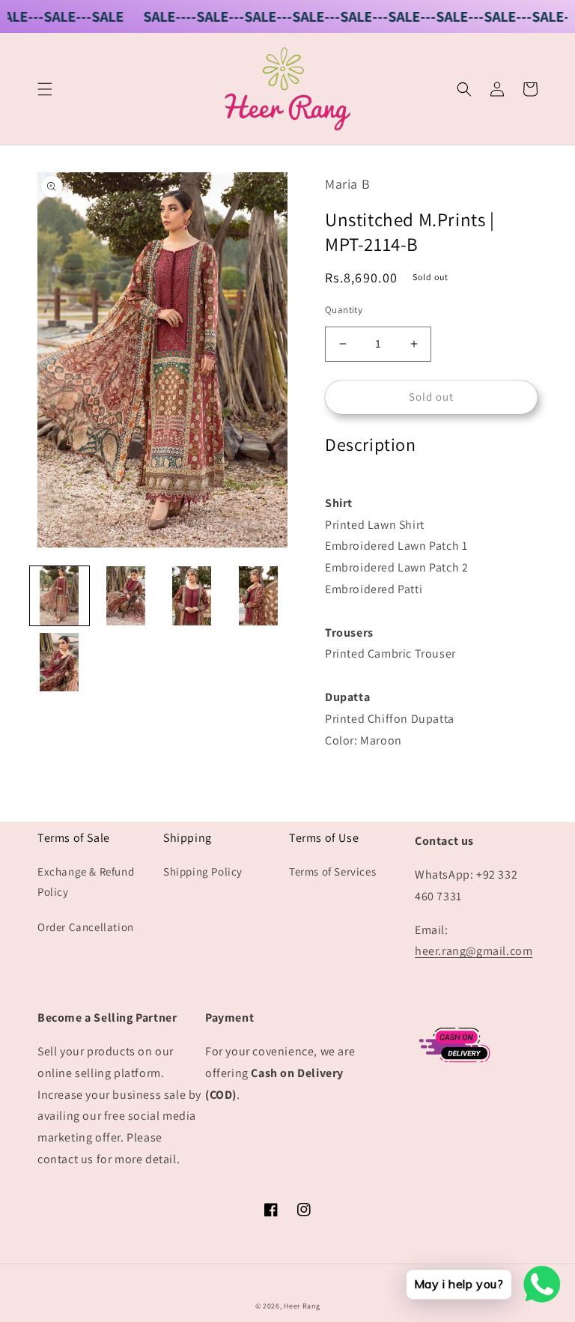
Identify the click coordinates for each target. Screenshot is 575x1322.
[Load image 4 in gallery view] (258, 595)
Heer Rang (302, 1306)
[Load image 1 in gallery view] (59, 595)
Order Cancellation (85, 927)
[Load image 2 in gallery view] (126, 595)
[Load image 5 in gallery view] (59, 662)
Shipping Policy (203, 871)
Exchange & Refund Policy (85, 881)
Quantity (343, 309)
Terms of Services (332, 871)
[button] (44, 89)
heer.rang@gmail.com (473, 951)
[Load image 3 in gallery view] (192, 595)
